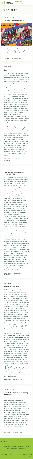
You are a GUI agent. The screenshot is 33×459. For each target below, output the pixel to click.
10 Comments (7, 160)
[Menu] (31, 2)
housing (12, 17)
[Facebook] (4, 441)
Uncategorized (8, 66)
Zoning (27, 446)
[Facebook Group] (6, 441)
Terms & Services (22, 454)
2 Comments (7, 274)
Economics (6, 17)
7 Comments (7, 381)
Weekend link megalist (11, 286)
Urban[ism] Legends (12, 448)
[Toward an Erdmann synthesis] (16, 34)
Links (5, 70)
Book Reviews (22, 448)
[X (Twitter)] (1, 441)
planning (20, 446)
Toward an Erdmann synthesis (14, 21)
